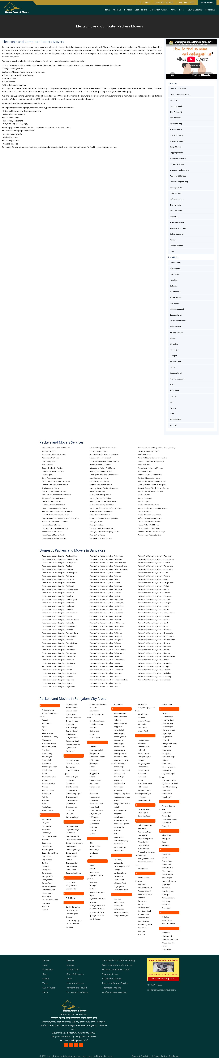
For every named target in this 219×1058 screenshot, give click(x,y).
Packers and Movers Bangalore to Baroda (58, 579)
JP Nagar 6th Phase (97, 909)
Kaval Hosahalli (119, 783)
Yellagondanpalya (168, 943)
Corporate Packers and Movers (53, 498)
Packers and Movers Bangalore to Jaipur (57, 683)
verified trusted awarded (114, 992)
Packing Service (176, 187)
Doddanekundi (176, 315)
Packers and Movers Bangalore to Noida (57, 640)
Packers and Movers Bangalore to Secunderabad (156, 613)
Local (45, 965)
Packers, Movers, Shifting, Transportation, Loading (156, 448)
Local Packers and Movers (180, 94)
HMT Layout (94, 783)
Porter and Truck (144, 464)
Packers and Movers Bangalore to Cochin (57, 609)
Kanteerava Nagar (120, 757)
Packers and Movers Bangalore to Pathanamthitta (109, 680)
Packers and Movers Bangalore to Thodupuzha (155, 633)
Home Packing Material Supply (53, 535)
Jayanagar (174, 350)
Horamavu (94, 793)
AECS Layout (47, 723)
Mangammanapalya (121, 912)
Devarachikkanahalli (73, 839)
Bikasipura (46, 903)
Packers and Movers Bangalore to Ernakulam (59, 626)
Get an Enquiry (207, 2)
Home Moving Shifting (179, 182)
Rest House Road (144, 911)
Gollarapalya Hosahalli (98, 704)
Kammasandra (119, 750)
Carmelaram (70, 767)
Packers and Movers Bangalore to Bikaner (58, 593)
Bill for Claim (72, 969)
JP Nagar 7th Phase (97, 912)
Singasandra (166, 770)
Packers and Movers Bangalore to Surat (153, 623)
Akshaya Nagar (47, 733)
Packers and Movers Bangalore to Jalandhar (58, 686)
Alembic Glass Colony (50, 737)
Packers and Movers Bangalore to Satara (153, 609)
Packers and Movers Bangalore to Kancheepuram (108, 569)
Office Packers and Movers (100, 515)
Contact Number (176, 246)
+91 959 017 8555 (154, 985)
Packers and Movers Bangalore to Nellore (105, 656)
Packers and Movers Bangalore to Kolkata (106, 589)
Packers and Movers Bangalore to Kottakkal (106, 599)
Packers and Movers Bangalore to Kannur (105, 573)
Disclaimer (174, 1056)
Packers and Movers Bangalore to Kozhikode (107, 606)
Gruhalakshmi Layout (98, 724)
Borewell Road (71, 711)
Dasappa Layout (72, 826)
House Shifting (176, 124)
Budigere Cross (71, 738)
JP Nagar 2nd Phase (97, 905)
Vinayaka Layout (168, 891)
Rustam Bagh (167, 704)
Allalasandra (175, 268)
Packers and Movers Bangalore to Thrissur (154, 643)
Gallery (45, 978)
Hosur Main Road (96, 804)
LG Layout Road (120, 883)
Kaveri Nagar (118, 787)
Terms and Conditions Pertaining (118, 960)
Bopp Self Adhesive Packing (52, 468)
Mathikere (141, 717)
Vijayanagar (166, 884)
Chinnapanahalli (72, 797)
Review (172, 240)
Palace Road (142, 828)
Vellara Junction (167, 871)
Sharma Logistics (144, 501)
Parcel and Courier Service (115, 983)
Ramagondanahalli (144, 891)
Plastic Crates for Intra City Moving (151, 461)
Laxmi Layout (119, 880)
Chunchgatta (70, 810)
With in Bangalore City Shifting (117, 965)
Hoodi (92, 790)
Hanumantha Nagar (97, 757)
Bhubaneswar (175, 419)
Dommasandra (71, 863)
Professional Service (178, 158)
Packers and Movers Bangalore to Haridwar (58, 663)
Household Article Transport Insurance (104, 454)
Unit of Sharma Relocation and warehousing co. (70, 1056)
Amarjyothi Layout (49, 747)
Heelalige (173, 280)
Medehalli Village (144, 721)
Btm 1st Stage (71, 727)
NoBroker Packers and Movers (101, 511)
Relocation (174, 216)
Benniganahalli (47, 880)
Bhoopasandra (47, 893)
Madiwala (117, 899)
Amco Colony (47, 753)
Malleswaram (119, 909)
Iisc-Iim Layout (95, 846)
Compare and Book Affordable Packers (56, 495)
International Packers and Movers (102, 468)
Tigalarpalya (166, 826)
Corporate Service (177, 164)
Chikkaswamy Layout (74, 793)
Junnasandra (118, 704)
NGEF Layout (143, 787)
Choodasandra (71, 807)
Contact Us (210, 10)
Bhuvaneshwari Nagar (50, 900)
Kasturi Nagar (119, 777)
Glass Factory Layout (74, 920)
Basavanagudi (47, 846)
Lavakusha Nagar (120, 873)
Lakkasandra (118, 863)
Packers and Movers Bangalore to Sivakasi (154, 616)
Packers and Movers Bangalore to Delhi (57, 616)
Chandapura (70, 783)
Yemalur (165, 946)
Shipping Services (111, 974)
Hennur (92, 777)
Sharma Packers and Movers (148, 505)
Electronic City (71, 889)
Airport (173, 338)
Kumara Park (118, 837)
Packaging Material (97, 525)
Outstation (47, 969)
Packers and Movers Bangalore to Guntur (57, 646)
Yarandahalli (166, 933)
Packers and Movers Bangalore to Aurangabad (59, 573)
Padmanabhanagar (145, 825)
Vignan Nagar (167, 878)
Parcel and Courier (144, 454)
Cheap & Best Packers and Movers (55, 485)
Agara (44, 726)
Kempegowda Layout (122, 797)
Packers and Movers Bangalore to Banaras (58, 576)
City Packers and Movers (51, 488)
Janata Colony (95, 872)
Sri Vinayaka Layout (169, 780)
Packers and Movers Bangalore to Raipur (153, 579)
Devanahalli (70, 833)
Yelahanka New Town (170, 939)
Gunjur (92, 734)
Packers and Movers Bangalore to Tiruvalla (154, 653)
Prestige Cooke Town (146, 858)
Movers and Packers (97, 491)
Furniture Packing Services (51, 525)
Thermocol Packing (111, 987)
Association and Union (50, 458)
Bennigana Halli (47, 876)
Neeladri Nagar (143, 770)
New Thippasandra (145, 783)
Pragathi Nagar (143, 845)
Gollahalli (69, 927)
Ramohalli (141, 898)
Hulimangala (94, 824)
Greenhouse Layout (97, 721)
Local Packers (141, 10)
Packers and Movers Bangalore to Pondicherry (155, 566)
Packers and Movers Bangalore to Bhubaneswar (60, 589)
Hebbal (173, 367)
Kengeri (116, 800)
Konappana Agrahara (121, 824)
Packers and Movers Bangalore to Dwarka (58, 623)
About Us (117, 10)
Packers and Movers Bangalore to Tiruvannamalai (156, 656)
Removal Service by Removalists (150, 475)
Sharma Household (145, 498)
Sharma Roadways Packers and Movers (152, 508)
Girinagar (69, 917)
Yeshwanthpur (175, 361)
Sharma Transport (144, 511)
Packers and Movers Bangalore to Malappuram (107, 623)
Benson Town (47, 883)
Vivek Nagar (166, 908)
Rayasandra (142, 901)
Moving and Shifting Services (100, 495)
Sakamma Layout (168, 730)
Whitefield (174, 344)
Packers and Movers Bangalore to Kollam (105, 593)
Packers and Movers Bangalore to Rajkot (153, 586)
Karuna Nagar (119, 767)
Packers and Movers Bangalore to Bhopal (58, 586)
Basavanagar (47, 843)
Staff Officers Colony (169, 787)
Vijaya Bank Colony (169, 881)
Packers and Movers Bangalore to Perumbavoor (156, 559)
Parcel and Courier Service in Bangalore (152, 458)
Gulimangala (94, 731)
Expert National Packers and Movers (55, 515)
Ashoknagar (46, 793)
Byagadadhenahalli (73, 744)
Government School (178, 321)
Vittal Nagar (166, 901)
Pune (172, 414)
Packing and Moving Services (148, 451)
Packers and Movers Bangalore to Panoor (106, 676)
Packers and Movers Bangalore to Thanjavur (154, 629)
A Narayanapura (48, 710)
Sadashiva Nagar (168, 720)
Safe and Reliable (177, 199)
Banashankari (47, 826)
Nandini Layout (143, 753)
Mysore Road (143, 731)
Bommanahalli (71, 704)
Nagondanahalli (143, 747)
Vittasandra (166, 904)
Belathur (45, 863)
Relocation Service (75, 983)
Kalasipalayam (119, 733)
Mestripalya (142, 724)
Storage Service (176, 129)
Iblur (91, 843)
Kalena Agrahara (120, 737)
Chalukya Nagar (72, 777)
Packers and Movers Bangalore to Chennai (58, 603)
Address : (45, 1025)
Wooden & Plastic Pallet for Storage (151, 531)
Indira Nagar (94, 849)
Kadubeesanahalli (177, 309)
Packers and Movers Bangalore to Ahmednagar (60, 559)
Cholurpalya (70, 804)
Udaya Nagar (166, 835)
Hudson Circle (95, 820)
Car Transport (47, 475)
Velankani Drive (167, 868)
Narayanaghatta (144, 763)
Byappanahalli (71, 748)
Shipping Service (176, 153)
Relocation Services (145, 471)
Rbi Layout (142, 904)
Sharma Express (144, 495)
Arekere (45, 787)
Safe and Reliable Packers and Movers (152, 481)
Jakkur (92, 865)
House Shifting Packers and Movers (103, 448)
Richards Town (143, 914)
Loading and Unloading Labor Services (104, 475)
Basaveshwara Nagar (50, 853)
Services (128, 10)
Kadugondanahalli (120, 723)
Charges (70, 965)
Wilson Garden (167, 920)
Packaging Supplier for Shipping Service (104, 531)
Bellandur (174, 286)
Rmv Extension (143, 921)
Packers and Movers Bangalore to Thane (153, 626)
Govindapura (94, 711)
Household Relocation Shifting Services (104, 461)
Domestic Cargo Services (51, 501)
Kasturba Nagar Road (122, 770)
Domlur (69, 860)
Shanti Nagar (166, 750)
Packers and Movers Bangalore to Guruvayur (59, 653)
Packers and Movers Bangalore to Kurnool (106, 609)
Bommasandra (71, 707)
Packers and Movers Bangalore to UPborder (154, 670)
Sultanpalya (166, 790)
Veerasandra (166, 864)
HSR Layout (174, 303)
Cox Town (70, 814)
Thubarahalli (166, 823)
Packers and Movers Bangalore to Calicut (57, 596)
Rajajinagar (142, 884)
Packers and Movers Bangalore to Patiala (105, 683)
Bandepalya (46, 833)
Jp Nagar (93, 902)
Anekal (44, 773)
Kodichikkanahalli (120, 810)
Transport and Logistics (179, 170)
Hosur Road (94, 807)
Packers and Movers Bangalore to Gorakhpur (59, 636)
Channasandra (71, 790)
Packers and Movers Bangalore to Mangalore (107, 626)
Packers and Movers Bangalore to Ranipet (154, 593)
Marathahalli (175, 292)
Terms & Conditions (141, 1056)
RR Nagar (141, 931)
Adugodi (45, 720)
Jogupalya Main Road (98, 899)
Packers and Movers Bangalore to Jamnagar (106, 556)
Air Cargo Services (48, 451)
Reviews (70, 960)
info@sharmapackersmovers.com (161, 990)
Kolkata (173, 408)
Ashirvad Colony (48, 790)
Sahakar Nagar (167, 727)
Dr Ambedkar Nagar (73, 873)
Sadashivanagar (167, 723)
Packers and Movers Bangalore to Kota (105, 596)
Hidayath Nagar (95, 780)
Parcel (173, 10)
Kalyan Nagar (119, 740)
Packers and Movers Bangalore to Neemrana (107, 653)
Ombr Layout (143, 813)
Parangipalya (142, 835)
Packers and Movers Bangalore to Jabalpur (58, 680)
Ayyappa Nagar (47, 810)
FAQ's (45, 992)
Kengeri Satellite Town (122, 804)
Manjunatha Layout (121, 916)
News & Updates (195, 10)
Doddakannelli (71, 846)
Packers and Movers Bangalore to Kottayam (106, 603)
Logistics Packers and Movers (101, 485)
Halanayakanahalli (96, 750)
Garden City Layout (73, 907)
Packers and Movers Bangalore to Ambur (57, 569)
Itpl (91, 856)
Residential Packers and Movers (149, 478)
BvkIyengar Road (72, 741)
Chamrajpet (70, 780)
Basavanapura (47, 849)
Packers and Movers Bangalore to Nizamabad (107, 660)
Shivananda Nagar (168, 757)
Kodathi (117, 807)
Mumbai (173, 425)
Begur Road (174, 274)
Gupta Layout (95, 738)
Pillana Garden (143, 842)
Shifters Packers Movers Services (150, 518)
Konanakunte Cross (121, 820)
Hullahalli (93, 830)
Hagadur (93, 747)
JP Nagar (173, 356)
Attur (44, 804)
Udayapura (166, 838)
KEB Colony (118, 790)
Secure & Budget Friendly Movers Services (153, 488)
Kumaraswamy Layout (122, 840)
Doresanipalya (71, 866)
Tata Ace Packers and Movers (149, 521)
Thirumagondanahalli (169, 819)
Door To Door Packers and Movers (55, 508)
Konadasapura (119, 817)
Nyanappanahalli (144, 800)
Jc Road (92, 889)
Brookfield (70, 724)
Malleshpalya (118, 905)
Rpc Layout (142, 928)
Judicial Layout (95, 919)
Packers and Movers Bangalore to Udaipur (154, 666)
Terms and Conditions (77, 992)
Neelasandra (142, 773)
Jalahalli (92, 869)
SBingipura (165, 713)
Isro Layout (94, 853)
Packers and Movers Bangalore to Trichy (153, 660)
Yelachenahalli (167, 936)
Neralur (140, 780)
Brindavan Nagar (72, 721)
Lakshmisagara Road (121, 866)
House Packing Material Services (54, 538)
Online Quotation (177, 234)
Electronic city (175, 263)
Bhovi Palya (46, 896)
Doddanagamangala (73, 849)
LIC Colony (118, 860)
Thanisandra (166, 813)
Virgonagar (166, 894)
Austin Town (46, 807)
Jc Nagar (93, 885)
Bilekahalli (45, 906)
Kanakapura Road (120, 753)
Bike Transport (176, 112)
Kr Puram (117, 830)
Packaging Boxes (96, 521)
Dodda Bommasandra (74, 843)
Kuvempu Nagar (120, 847)
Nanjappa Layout (144, 757)
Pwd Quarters (143, 868)
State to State (176, 211)
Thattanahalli (166, 816)
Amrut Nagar (47, 757)
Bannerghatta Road (49, 836)
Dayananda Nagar (73, 829)
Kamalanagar (119, 743)
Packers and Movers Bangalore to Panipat (106, 673)
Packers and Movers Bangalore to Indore (57, 676)
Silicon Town (166, 763)
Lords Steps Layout (121, 890)
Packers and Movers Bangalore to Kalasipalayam (108, 566)
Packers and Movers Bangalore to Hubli (57, 670)
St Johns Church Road (170, 783)
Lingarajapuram (119, 886)
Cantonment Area (72, 760)
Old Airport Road (144, 809)
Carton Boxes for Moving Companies (56, 481)
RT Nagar (141, 934)
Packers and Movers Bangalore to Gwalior (58, 660)
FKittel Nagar (71, 898)
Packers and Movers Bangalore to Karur (105, 579)
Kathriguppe (118, 780)
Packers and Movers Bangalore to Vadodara (154, 673)
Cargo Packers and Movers (52, 478)
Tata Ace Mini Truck (178, 228)
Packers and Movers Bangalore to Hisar (57, 666)
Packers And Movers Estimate (101, 538)
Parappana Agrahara (145, 838)
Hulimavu (93, 827)
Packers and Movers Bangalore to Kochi (105, 583)
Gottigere (93, 707)
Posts (181, 10)
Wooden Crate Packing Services (149, 535)
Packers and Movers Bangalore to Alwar (57, 566)
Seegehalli (165, 740)
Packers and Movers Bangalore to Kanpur (105, 576)
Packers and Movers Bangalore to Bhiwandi (58, 583)
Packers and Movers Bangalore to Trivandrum (155, 663)
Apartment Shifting (178, 176)
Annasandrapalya (48, 783)
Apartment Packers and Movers (54, 454)
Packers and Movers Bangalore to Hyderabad (59, 673)
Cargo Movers (175, 147)
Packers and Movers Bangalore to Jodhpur (106, 559)
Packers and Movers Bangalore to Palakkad (106, 666)
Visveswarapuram (168, 898)
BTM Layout (70, 734)
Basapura (45, 839)
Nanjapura (142, 760)
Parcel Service (175, 118)
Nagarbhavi (142, 743)
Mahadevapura (119, 902)
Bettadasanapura (48, 890)
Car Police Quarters (73, 763)
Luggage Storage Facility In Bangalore (104, 488)
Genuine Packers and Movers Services (56, 528)
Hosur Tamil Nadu (96, 810)
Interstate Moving (177, 141)
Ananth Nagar (47, 770)
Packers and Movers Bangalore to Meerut (105, 629)
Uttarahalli (165, 845)
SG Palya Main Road (169, 743)
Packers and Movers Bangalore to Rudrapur (154, 603)
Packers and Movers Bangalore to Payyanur (154, 556)
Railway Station (176, 332)
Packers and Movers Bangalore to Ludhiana (106, 613)
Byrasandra (70, 751)
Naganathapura (143, 740)
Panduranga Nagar (145, 832)
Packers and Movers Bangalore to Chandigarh (59, 599)
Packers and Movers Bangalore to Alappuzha (59, 562)
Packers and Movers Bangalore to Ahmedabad (59, 556)
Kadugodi (117, 720)
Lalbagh (117, 870)
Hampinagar (94, 753)
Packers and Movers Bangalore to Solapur (154, 619)
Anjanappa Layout (49, 777)
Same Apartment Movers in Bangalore (152, 485)
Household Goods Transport (100, 458)
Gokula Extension (72, 924)
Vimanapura (166, 888)
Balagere (45, 823)
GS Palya (93, 727)
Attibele (45, 797)
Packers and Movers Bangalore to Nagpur (106, 643)
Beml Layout (47, 873)
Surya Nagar (166, 797)
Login (69, 978)
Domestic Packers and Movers (53, 505)
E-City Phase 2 (71, 885)
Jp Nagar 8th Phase (97, 915)
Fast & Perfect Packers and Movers (55, 521)
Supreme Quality (176, 106)
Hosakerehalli (95, 797)
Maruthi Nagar (143, 714)
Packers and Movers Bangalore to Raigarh (154, 576)
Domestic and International (115, 969)
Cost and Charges (177, 135)
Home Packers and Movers (52, 531)
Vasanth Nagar (167, 861)
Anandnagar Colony (49, 767)
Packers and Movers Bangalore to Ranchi (153, 589)
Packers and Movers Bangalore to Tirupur (153, 650)
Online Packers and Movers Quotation (104, 518)
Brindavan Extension (73, 717)
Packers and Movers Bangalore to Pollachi (154, 562)
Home (107, 10)
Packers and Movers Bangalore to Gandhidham (60, 633)
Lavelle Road (118, 876)
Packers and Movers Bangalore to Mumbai (106, 633)
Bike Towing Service (49, 461)
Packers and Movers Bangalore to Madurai (106, 616)
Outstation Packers (158, 10)
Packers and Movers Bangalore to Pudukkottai (155, 569)
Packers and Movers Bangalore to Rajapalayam (156, 583)
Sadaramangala (167, 717)
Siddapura (165, 760)
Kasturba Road (119, 773)
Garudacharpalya (72, 910)
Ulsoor (164, 842)
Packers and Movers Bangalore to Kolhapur (106, 586)
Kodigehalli (118, 814)
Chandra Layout (72, 787)
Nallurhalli (141, 750)
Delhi (172, 402)
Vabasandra (166, 854)
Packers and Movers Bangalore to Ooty (105, 663)
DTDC (172, 251)
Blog (44, 974)
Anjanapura (46, 780)
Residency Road (144, 908)
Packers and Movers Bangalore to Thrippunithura (156, 640)
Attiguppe (45, 800)
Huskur (92, 834)
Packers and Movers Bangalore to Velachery (154, 676)
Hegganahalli (94, 773)
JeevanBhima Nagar (97, 892)
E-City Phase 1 (71, 882)
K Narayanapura (120, 713)
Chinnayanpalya (72, 800)
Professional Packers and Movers (150, 468)
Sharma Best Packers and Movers (150, 491)
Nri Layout (142, 797)
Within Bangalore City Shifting (149, 528)
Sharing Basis (175, 205)
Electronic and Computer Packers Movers (57, 511)
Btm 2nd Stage (71, 731)
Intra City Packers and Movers (101, 471)
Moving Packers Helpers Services (102, 505)
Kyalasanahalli (119, 850)
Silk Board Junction (168, 767)
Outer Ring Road (144, 816)
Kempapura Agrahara (122, 793)
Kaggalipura (118, 727)
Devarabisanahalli (72, 836)
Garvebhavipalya (72, 914)
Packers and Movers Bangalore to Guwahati (58, 656)
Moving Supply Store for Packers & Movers (106, 508)
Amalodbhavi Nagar (49, 743)
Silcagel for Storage (111, 978)
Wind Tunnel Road (168, 924)
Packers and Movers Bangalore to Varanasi (154, 680)
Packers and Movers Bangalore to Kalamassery (108, 562)
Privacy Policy (160, 1056)
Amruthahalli (46, 760)
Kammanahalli (119, 747)
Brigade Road (71, 714)
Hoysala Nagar (95, 814)
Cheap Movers (175, 193)
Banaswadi (46, 829)
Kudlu (172, 385)
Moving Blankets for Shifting (100, 498)
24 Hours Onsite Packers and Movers (56, 448)
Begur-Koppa (47, 860)
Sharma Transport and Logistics (150, 515)
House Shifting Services (98, 451)
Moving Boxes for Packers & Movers (103, 501)
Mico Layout (142, 727)
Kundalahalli (118, 844)
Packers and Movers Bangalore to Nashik (105, 646)
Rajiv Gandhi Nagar (145, 887)
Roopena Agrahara (145, 924)
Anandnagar (46, 763)
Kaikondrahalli (119, 730)
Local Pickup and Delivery (99, 481)
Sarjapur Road (167, 737)
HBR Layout (94, 760)
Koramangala (175, 297)
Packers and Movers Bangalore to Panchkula (107, 670)
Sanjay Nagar (167, 733)
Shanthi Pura (166, 747)
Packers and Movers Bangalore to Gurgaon (58, 650)
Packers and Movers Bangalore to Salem (153, 606)
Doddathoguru (71, 856)
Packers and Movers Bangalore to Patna (105, 686)
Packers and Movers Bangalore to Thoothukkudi (156, 636)
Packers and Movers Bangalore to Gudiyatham (59, 643)
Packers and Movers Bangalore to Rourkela (154, 599)
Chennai (173, 396)
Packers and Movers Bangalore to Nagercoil (106, 640)
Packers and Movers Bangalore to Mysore (106, 636)
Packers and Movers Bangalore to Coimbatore (59, 613)
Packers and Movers (178, 89)
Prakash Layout (143, 848)
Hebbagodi (94, 763)
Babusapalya (47, 819)
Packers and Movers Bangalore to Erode (57, 629)
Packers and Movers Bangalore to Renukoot (154, 596)
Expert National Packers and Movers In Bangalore (60, 518)
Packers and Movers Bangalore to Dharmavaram (60, 619)
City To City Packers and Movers (54, 491)
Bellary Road (46, 870)
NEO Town (142, 777)
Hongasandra (95, 787)
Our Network (48, 987)
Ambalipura (46, 750)
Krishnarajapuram (177, 379)
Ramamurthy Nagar (145, 894)
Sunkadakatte (167, 793)
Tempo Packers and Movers (148, 525)
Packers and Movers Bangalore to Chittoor (58, 606)
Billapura (45, 910)
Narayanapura (143, 767)
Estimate (173, 100)
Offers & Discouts (75, 974)
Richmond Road (144, 918)
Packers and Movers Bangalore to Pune (153, 573)
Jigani (92, 895)
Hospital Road (175, 326)
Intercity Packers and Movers (100, 464)
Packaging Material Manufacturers (102, 528)
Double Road (71, 870)
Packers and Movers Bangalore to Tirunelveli (154, 646)
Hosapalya (94, 800)
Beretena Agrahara (49, 886)
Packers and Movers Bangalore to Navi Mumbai (108, 650)
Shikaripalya (166, 753)
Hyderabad (174, 390)
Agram (44, 730)
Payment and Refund (76, 987)
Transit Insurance (177, 222)
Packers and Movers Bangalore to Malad (105, 619)
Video (45, 983)
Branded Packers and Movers (53, 471)
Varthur (164, 858)
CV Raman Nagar (72, 817)
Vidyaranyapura (167, 874)
